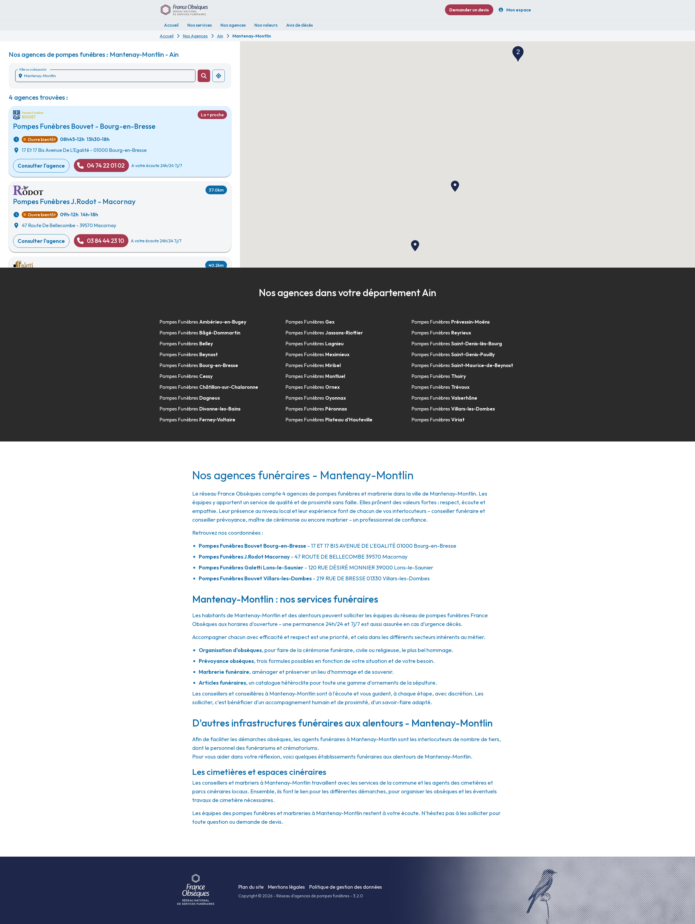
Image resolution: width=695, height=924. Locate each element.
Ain (220, 36)
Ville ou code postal (32, 69)
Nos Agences (195, 36)
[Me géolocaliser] (218, 76)
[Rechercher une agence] (204, 76)
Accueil (166, 36)
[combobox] (107, 76)
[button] (455, 186)
